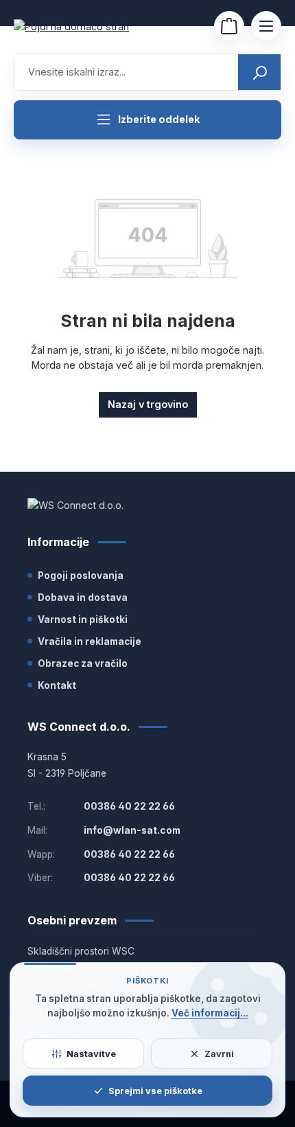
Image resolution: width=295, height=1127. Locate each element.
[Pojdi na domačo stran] (82, 26)
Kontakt (57, 685)
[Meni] (266, 26)
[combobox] (126, 72)
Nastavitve (91, 1053)
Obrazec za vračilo (83, 663)
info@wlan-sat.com (132, 830)
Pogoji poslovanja (80, 575)
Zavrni (219, 1053)
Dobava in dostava (83, 597)
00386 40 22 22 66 (129, 806)
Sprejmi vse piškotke (155, 1090)
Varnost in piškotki (83, 619)
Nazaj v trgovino (148, 404)
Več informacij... (210, 1013)
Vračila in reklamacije (89, 641)
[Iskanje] (259, 72)
